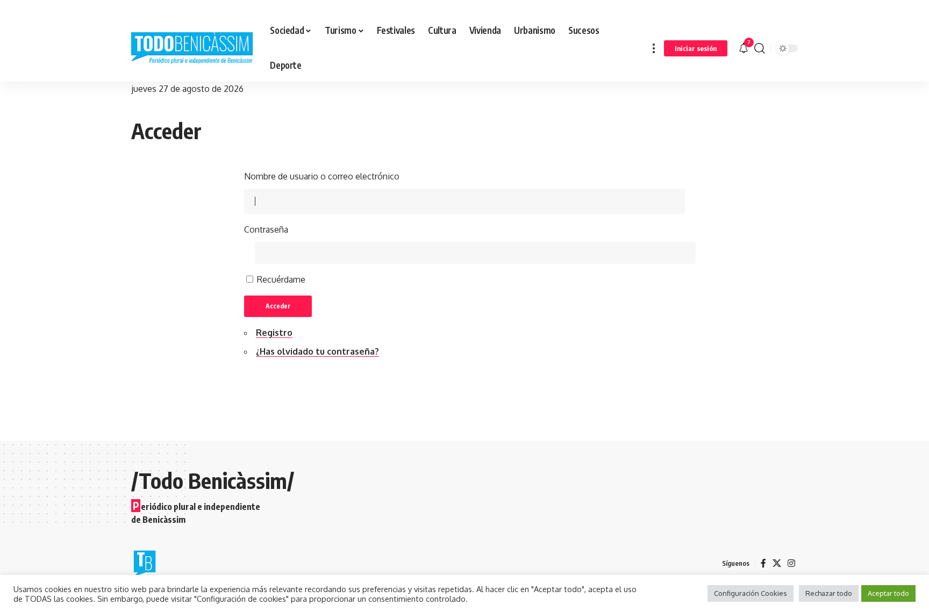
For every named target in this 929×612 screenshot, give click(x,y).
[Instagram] (791, 563)
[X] (777, 563)
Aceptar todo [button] (888, 593)
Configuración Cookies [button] (750, 593)
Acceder (278, 306)
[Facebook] (763, 563)
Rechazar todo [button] (828, 593)
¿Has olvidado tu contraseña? (317, 351)
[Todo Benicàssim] (192, 48)
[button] (653, 48)
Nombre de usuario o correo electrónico (321, 176)
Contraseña (266, 229)
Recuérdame (281, 279)
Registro (274, 332)
